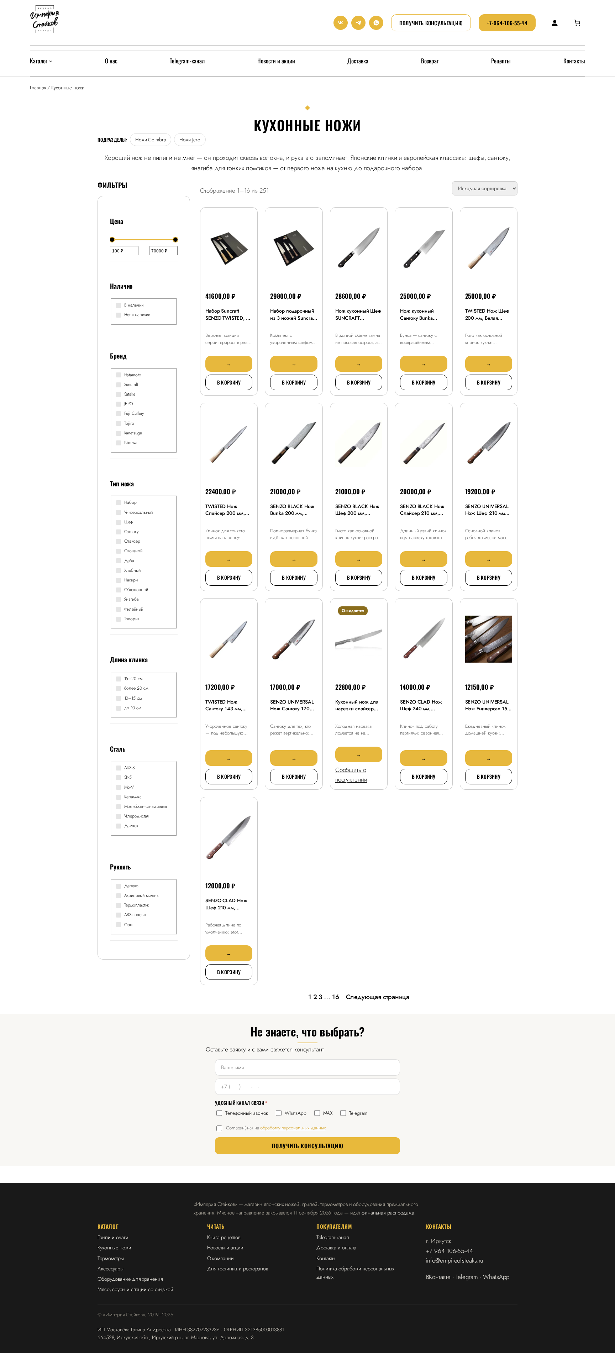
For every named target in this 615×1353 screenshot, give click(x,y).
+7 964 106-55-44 (449, 1251)
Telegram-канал (332, 1237)
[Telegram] (358, 23)
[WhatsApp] (376, 23)
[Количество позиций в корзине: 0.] (577, 23)
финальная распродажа (388, 1212)
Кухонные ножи (114, 1247)
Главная (38, 87)
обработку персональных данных (292, 1127)
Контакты (325, 1258)
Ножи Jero (189, 139)
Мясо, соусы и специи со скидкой (135, 1289)
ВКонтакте (438, 1277)
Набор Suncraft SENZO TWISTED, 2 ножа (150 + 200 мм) (226, 321)
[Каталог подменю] (50, 61)
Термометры (111, 1258)
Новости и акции (225, 1247)
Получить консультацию (431, 23)
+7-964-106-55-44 (507, 23)
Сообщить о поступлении (351, 775)
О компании (220, 1258)
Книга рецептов (224, 1237)
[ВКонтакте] (340, 23)
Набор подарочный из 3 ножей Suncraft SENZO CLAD (292, 317)
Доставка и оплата (336, 1247)
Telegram (358, 1113)
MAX (328, 1113)
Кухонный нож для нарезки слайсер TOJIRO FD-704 (356, 708)
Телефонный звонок (246, 1113)
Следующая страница (377, 997)
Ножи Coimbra (150, 139)
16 (335, 997)
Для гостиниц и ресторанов (237, 1268)
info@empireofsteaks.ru (455, 1260)
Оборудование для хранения (130, 1279)
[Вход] (554, 22)
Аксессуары (110, 1268)
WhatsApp (295, 1113)
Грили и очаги (113, 1237)
